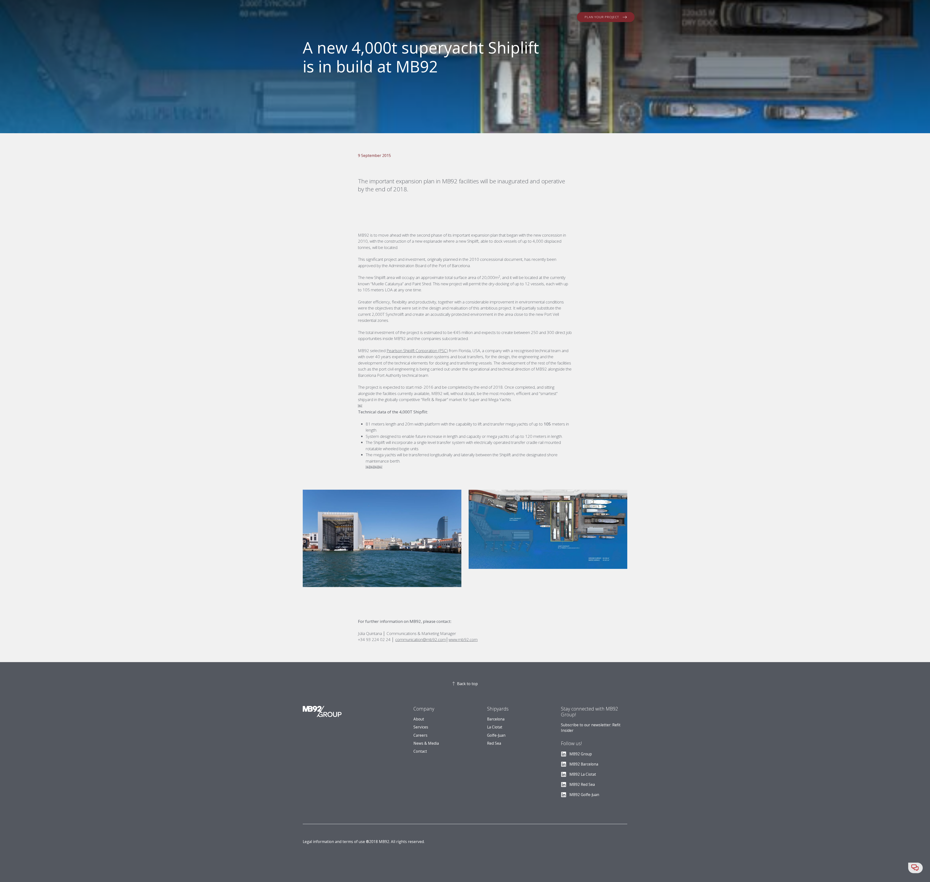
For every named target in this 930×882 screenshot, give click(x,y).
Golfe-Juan (496, 735)
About (418, 719)
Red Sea (494, 743)
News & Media (426, 743)
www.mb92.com (463, 639)
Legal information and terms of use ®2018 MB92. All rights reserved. (364, 841)
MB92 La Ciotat (582, 774)
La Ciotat (494, 727)
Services (420, 727)
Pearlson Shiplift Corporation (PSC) (417, 350)
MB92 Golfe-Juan (584, 794)
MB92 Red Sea (582, 784)
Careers (420, 735)
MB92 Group (580, 754)
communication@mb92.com (420, 639)
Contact (420, 751)
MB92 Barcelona (583, 764)
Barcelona (495, 719)
